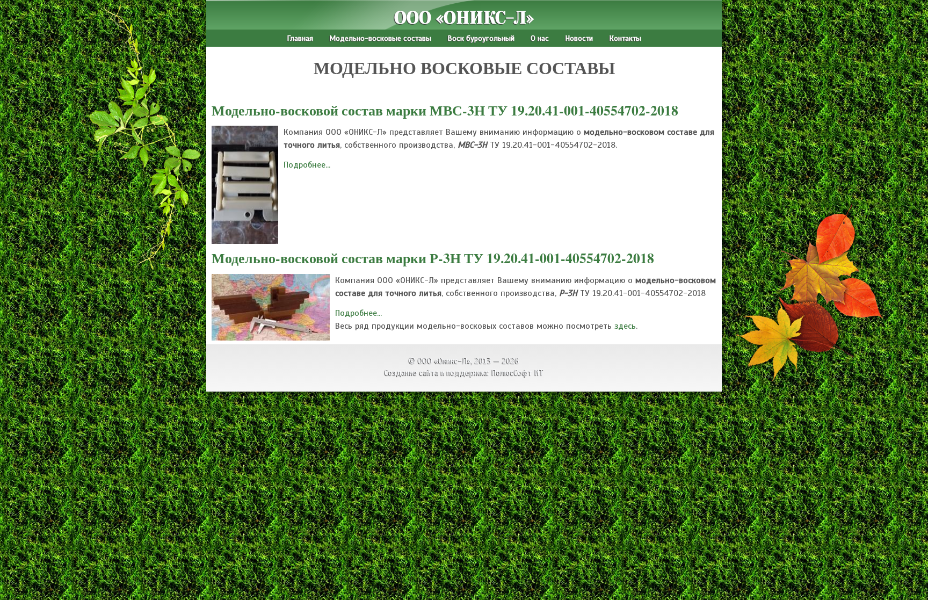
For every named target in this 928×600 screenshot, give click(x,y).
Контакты (625, 38)
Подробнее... (307, 165)
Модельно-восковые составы (380, 38)
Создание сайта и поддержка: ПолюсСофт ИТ (464, 373)
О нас (540, 38)
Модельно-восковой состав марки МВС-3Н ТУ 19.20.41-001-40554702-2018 (445, 110)
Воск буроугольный (480, 38)
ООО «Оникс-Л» (464, 18)
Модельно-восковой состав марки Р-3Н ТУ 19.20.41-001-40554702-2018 (433, 258)
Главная (300, 38)
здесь (625, 326)
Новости (579, 38)
